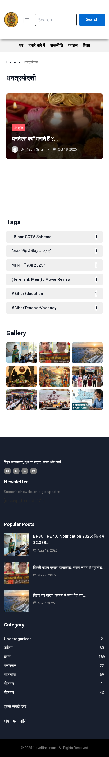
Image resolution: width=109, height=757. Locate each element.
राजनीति (56, 45)
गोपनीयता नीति (15, 721)
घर (21, 45)
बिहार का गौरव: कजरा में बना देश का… (59, 595)
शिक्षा (86, 45)
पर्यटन (73, 45)
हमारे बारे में (37, 45)
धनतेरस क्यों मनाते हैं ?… (35, 139)
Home (11, 62)
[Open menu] (27, 20)
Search (92, 19)
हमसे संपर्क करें (15, 706)
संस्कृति (18, 128)
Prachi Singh (35, 149)
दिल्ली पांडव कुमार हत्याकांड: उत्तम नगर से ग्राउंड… (69, 567)
